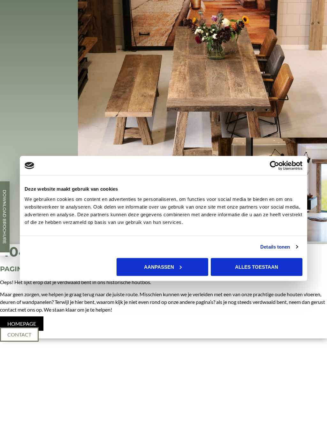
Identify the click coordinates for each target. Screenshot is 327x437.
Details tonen (275, 247)
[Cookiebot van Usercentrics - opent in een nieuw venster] (274, 166)
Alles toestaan (256, 266)
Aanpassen (159, 266)
